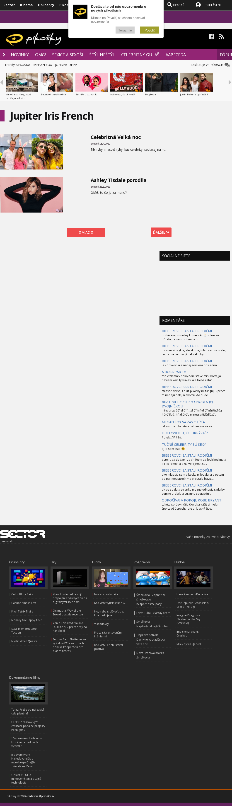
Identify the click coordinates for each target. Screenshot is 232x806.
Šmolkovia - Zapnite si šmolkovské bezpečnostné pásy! (150, 599)
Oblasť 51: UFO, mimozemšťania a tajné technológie (26, 778)
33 (61, 167)
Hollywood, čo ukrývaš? (122, 94)
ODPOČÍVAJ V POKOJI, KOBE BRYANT (191, 500)
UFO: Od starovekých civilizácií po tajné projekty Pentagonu (28, 726)
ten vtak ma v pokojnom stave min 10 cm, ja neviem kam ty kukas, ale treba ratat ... (191, 378)
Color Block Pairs (22, 594)
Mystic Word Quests (24, 641)
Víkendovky (101, 624)
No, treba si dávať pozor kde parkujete (110, 613)
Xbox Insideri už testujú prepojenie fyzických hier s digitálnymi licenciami (70, 598)
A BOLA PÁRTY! (174, 371)
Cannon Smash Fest (23, 603)
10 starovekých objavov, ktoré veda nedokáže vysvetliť (26, 742)
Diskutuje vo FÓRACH (208, 65)
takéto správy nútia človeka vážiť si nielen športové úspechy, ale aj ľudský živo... (190, 506)
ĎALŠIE (159, 232)
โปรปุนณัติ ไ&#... (172, 437)
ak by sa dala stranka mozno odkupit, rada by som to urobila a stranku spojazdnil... (193, 491)
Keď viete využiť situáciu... (110, 603)
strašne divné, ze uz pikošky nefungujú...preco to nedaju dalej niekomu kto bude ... (193, 393)
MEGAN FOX (42, 65)
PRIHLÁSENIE (213, 5)
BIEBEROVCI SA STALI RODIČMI (187, 331)
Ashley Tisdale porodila (119, 180)
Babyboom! (151, 94)
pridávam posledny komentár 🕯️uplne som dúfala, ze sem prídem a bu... (191, 337)
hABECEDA (176, 54)
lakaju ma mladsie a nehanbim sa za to (188, 426)
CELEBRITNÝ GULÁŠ (140, 54)
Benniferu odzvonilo (86, 94)
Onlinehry (46, 4)
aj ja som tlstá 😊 (173, 449)
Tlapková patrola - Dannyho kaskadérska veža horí (150, 639)
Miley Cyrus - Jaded (188, 644)
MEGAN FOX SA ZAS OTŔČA (183, 422)
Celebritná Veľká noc (116, 136)
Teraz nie (125, 30)
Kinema (26, 4)
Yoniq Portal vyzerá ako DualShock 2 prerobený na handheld (70, 627)
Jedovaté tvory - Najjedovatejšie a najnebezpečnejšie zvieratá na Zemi (23, 760)
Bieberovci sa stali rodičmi (54, 94)
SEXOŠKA (23, 65)
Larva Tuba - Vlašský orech (153, 613)
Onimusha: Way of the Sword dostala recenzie (68, 612)
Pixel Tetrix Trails (22, 611)
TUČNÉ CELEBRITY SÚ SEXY (184, 444)
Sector (9, 4)
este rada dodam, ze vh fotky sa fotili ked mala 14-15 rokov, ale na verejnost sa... (194, 461)
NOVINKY (20, 54)
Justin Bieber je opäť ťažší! (194, 94)
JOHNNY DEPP (66, 65)
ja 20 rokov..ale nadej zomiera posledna (189, 365)
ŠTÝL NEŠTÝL (102, 54)
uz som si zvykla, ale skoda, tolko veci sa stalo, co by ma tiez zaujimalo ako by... (194, 352)
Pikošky (65, 4)
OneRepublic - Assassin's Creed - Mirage (192, 605)
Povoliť (150, 30)
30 (61, 210)
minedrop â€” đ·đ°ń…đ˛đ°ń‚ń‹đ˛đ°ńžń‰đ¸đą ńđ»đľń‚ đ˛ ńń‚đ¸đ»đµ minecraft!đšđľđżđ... (192, 412)
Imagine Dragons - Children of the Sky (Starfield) (188, 619)
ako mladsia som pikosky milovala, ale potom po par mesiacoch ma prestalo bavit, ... (193, 476)
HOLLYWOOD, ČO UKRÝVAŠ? (185, 433)
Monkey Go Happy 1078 (26, 620)
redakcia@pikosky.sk (40, 796)
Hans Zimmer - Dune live (192, 594)
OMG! (40, 54)
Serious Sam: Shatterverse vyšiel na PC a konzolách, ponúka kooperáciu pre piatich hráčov (69, 645)
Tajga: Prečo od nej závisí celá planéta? (27, 711)
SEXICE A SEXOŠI (67, 54)
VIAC (86, 232)
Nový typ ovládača (106, 594)
